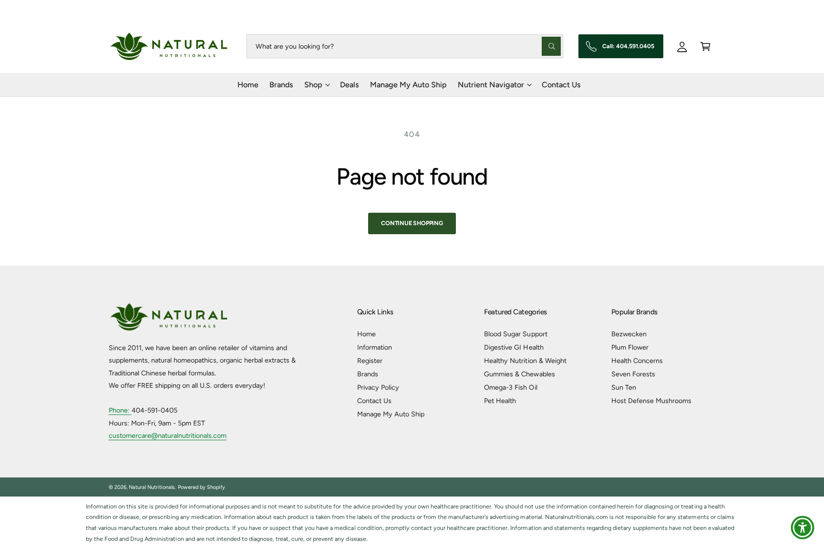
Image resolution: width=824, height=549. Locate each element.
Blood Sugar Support (515, 334)
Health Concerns (637, 360)
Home (366, 334)
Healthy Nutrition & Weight (525, 360)
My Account (698, 9)
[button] (705, 46)
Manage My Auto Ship (390, 414)
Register (369, 360)
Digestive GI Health (513, 347)
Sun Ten (623, 387)
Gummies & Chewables (519, 374)
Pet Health (500, 400)
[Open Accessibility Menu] (802, 527)
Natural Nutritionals (152, 487)
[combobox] (405, 46)
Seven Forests (633, 374)
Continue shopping (412, 223)
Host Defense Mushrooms (651, 400)
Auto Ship (646, 9)
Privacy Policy (378, 387)
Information (374, 347)
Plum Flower (630, 347)
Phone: (120, 410)
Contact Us (374, 400)
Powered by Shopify (201, 487)
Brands (367, 374)
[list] (412, 523)
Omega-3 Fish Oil (510, 387)
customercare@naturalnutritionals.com (168, 435)
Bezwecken (629, 334)
